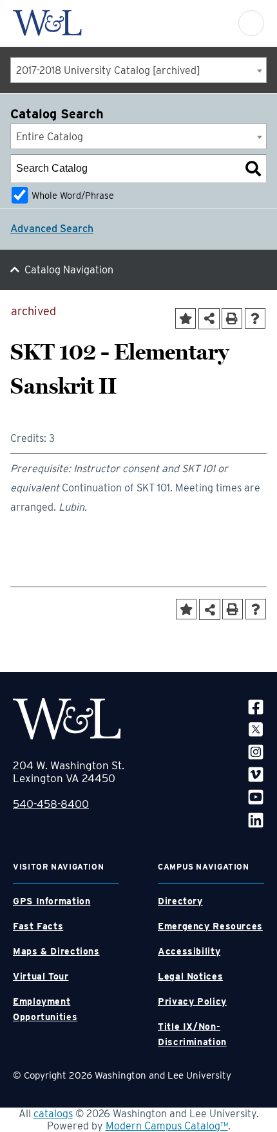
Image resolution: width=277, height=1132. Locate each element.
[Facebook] (255, 706)
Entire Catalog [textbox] (49, 137)
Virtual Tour (41, 976)
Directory (180, 901)
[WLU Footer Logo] (67, 719)
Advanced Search (51, 229)
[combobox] (138, 70)
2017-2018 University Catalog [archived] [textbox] (108, 70)
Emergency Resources (210, 926)
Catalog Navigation (68, 270)
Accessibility (189, 951)
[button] (251, 23)
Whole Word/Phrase (73, 195)
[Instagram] (255, 751)
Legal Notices (190, 976)
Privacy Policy (192, 1001)
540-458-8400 (51, 804)
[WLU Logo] (47, 23)
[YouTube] (255, 796)
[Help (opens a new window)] (255, 318)
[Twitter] (255, 729)
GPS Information (51, 901)
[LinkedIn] (255, 819)
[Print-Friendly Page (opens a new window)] (232, 318)
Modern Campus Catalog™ (167, 1126)
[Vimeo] (255, 774)
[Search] (253, 168)
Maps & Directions (56, 951)
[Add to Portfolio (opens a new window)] (185, 318)
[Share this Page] (209, 318)
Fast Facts (38, 926)
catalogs (53, 1114)
